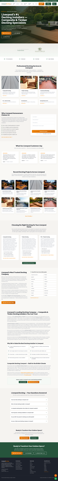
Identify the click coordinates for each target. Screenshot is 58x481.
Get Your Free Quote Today (8, 302)
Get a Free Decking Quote (33, 382)
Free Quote (54, 4)
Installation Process (33, 471)
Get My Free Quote (43, 131)
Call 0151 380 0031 (23, 382)
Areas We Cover (25, 4)
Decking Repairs (18, 466)
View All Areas (33, 437)
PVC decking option (27, 375)
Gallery (22, 3)
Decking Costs (29, 4)
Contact (36, 3)
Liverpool (5, 4)
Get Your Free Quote (17, 453)
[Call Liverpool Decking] (55, 475)
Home (11, 3)
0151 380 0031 (46, 0)
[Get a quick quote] (55, 478)
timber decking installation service (27, 372)
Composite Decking (19, 462)
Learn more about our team (6, 137)
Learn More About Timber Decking (27, 257)
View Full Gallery (28, 216)
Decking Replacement (19, 467)
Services (17, 3)
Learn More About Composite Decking (9, 258)
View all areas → (46, 471)
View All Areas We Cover (34, 297)
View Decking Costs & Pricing (28, 263)
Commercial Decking (19, 469)
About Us (14, 4)
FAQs (33, 3)
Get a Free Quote (6, 33)
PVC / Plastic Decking (19, 465)
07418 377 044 (53, 0)
